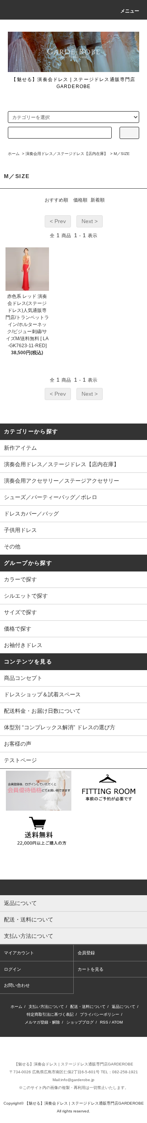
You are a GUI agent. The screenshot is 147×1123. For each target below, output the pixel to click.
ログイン (12, 969)
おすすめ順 (56, 200)
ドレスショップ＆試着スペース (42, 694)
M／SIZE (122, 153)
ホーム (14, 153)
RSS (104, 1022)
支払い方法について (46, 1006)
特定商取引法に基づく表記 (50, 1014)
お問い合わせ (17, 985)
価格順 (80, 200)
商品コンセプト (23, 678)
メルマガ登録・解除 (42, 1022)
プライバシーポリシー (99, 1014)
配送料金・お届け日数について (42, 711)
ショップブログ (80, 1022)
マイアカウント (19, 952)
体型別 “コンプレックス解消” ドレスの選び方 (59, 727)
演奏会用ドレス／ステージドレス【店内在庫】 (66, 153)
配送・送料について (87, 1006)
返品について (123, 1006)
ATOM (117, 1022)
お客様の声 (17, 744)
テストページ (20, 760)
